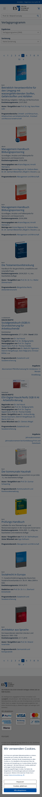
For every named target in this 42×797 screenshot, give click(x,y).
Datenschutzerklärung (16, 775)
